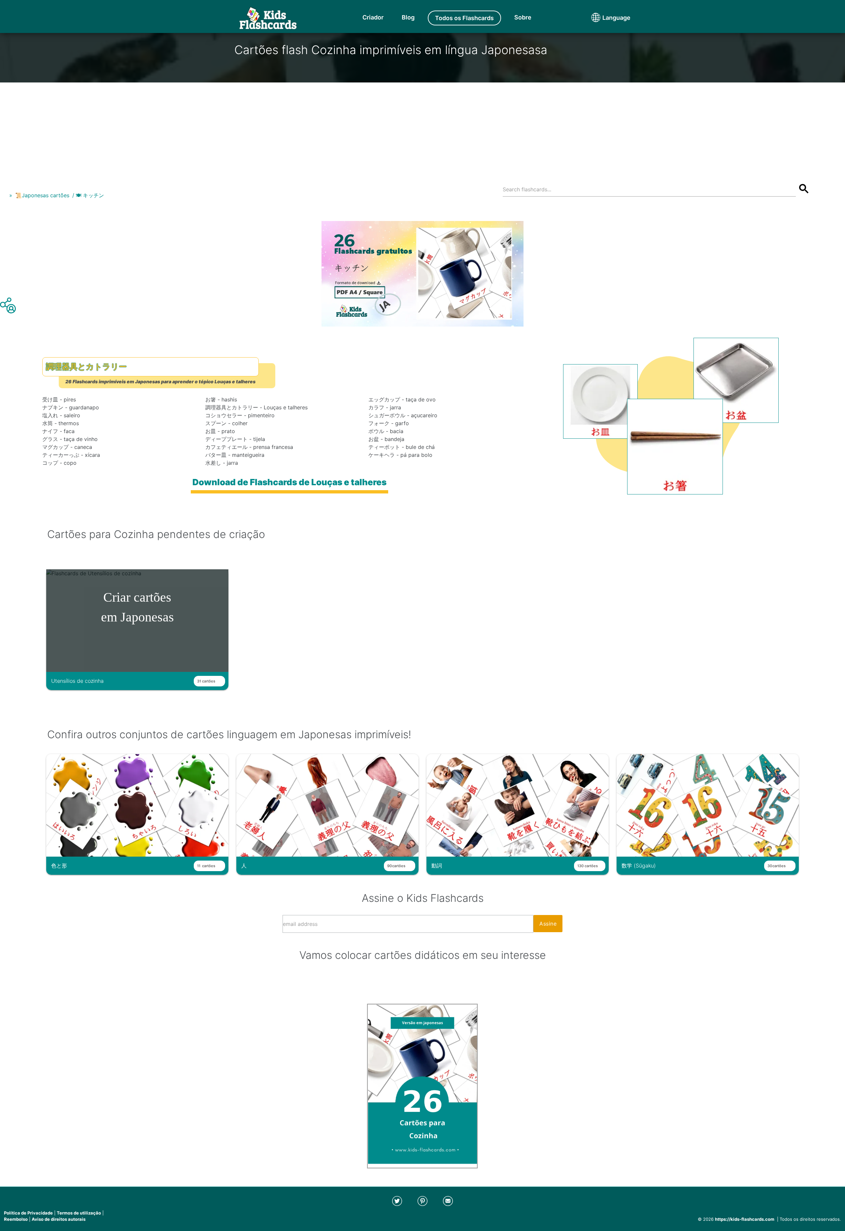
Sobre (522, 17)
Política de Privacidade (28, 1212)
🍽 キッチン (90, 195)
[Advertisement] (422, 128)
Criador (373, 17)
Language (604, 17)
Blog (408, 17)
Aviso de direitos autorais (58, 1219)
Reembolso (16, 1219)
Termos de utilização (79, 1212)
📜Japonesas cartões (42, 195)
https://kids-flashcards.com (744, 1219)
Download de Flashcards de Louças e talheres (289, 482)
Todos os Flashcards (464, 18)
